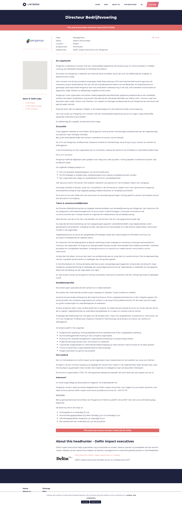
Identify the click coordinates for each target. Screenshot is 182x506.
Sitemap (46, 488)
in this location (31, 109)
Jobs (106, 4)
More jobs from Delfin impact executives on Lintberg (97, 455)
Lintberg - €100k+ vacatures (31, 4)
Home (97, 4)
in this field (30, 103)
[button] (35, 74)
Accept (85, 502)
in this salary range (33, 106)
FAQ (44, 491)
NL (142, 4)
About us (116, 4)
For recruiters (130, 4)
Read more (95, 502)
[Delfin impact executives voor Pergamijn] (35, 45)
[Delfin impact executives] (64, 458)
